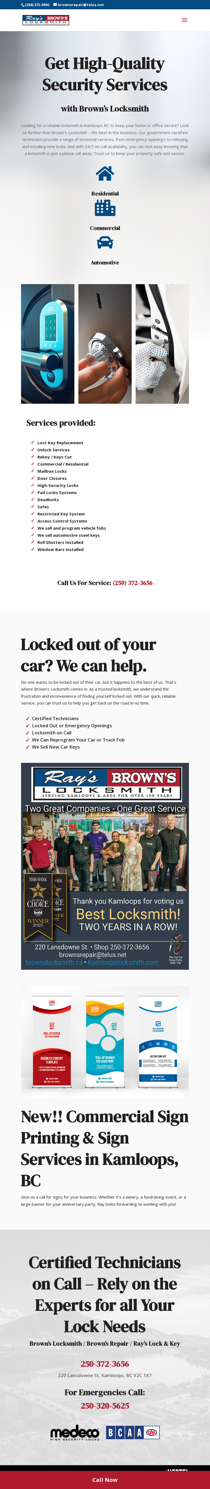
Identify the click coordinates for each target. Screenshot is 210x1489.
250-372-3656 (105, 1363)
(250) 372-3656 (37, 4)
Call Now (105, 1480)
